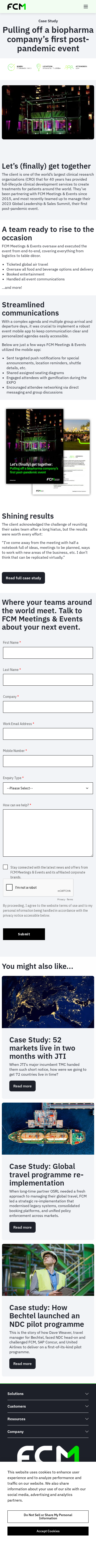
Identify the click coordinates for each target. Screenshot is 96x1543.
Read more (24, 1087)
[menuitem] (48, 1393)
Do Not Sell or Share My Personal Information (48, 1516)
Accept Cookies (48, 1531)
